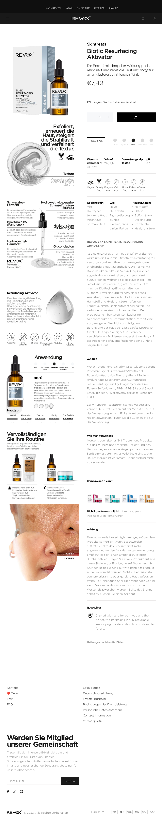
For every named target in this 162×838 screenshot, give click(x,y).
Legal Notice (91, 687)
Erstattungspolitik (95, 698)
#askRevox (53, 8)
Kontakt (12, 687)
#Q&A (69, 8)
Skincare (83, 8)
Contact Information (97, 715)
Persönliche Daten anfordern (102, 709)
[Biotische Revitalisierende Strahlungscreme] (147, 495)
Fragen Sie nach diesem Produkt (114, 102)
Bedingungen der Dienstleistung (105, 704)
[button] (97, 812)
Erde (10, 698)
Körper (99, 8)
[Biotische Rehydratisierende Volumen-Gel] (130, 495)
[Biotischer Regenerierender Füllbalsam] (112, 495)
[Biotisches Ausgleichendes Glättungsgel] (95, 495)
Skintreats (96, 44)
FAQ (10, 704)
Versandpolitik (92, 721)
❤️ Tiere (12, 693)
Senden (70, 781)
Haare (113, 8)
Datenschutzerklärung (98, 693)
